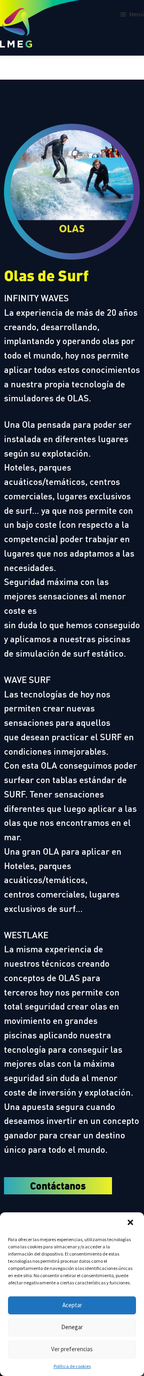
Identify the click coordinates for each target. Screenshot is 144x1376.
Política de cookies (72, 1366)
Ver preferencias (72, 1349)
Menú (136, 14)
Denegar (72, 1327)
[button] (131, 1223)
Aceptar (72, 1305)
